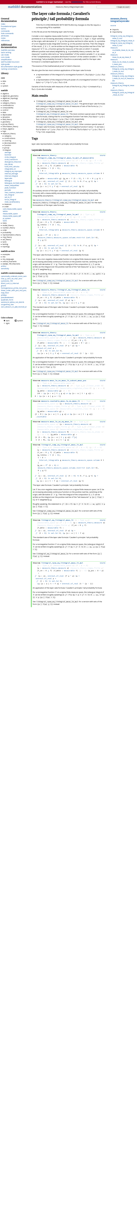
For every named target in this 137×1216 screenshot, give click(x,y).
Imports (115, 29)
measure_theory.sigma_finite (85, 163)
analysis (5, 100)
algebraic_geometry (10, 96)
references (5, 40)
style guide (5, 64)
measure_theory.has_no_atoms (85, 432)
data (4, 81)
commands (5, 31)
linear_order (93, 386)
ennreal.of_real (56, 181)
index (3, 24)
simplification (6, 59)
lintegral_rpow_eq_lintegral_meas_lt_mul (57, 124)
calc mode (5, 55)
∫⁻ (36, 181)
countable (41, 417)
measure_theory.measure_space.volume (81, 173)
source (113, 25)
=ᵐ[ (73, 437)
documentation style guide (11, 66)
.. (119, 19)
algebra (5, 93)
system (5, 86)
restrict (80, 237)
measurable (69, 165)
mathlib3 (14, 7)
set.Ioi (54, 184)
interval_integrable (49, 173)
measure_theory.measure (54, 163)
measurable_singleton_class (74, 388)
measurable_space (62, 160)
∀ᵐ (47, 235)
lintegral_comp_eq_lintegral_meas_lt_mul (57, 104)
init (3, 83)
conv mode (5, 57)
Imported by (117, 32)
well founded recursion (10, 62)
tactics (3, 29)
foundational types (8, 26)
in (78, 181)
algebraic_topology (10, 98)
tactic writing (6, 52)
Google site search (123, 7)
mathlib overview (8, 50)
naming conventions (9, 69)
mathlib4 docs (77, 2)
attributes (5, 36)
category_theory (9, 103)
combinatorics (8, 105)
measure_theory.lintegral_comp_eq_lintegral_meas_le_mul (65, 200)
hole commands (7, 33)
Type (44, 160)
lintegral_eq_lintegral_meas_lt (52, 114)
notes (3, 38)
